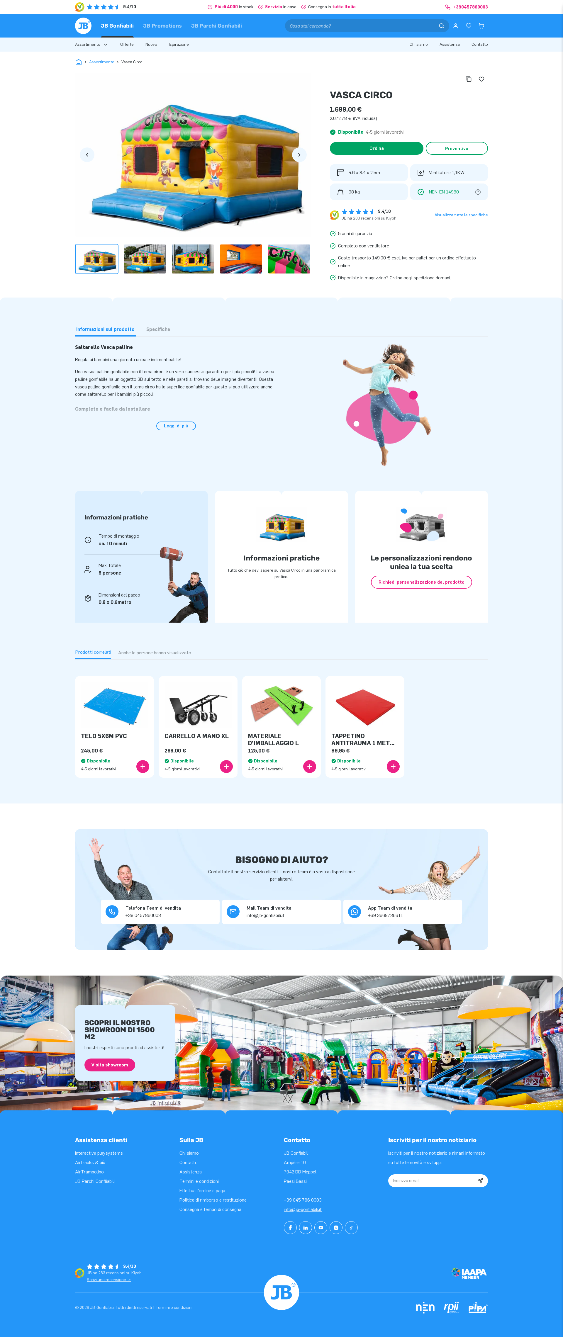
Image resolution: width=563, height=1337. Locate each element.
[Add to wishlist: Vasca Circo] (481, 79)
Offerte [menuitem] (127, 44)
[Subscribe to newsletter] (480, 1180)
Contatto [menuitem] (480, 44)
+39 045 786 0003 (303, 1200)
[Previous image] (87, 154)
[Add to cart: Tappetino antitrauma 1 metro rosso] (393, 766)
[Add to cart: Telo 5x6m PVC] (142, 766)
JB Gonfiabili (117, 26)
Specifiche (158, 329)
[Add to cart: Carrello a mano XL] (226, 766)
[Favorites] (468, 25)
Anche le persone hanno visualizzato (154, 652)
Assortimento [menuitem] (87, 44)
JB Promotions (162, 26)
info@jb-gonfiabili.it (303, 1209)
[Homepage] (83, 26)
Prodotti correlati (93, 652)
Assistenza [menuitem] (450, 44)
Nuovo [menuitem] (151, 44)
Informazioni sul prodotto (105, 329)
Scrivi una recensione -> (109, 1279)
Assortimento (101, 62)
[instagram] (336, 1227)
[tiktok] (351, 1227)
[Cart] (481, 25)
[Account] (455, 25)
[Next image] (299, 154)
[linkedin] (305, 1227)
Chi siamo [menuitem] (419, 44)
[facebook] (290, 1227)
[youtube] (320, 1227)
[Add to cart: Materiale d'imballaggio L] (309, 766)
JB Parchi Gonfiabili (216, 26)
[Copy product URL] (468, 79)
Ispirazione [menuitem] (179, 44)
